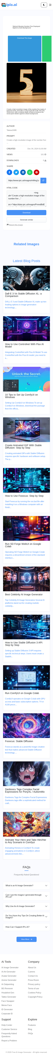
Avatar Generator (8, 976)
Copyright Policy (35, 997)
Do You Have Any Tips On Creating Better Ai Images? (25, 917)
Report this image (16, 225)
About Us (32, 967)
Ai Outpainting (7, 984)
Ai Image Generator (9, 967)
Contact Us (33, 976)
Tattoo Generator (8, 997)
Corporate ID (7, 1014)
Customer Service (9, 1029)
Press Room (33, 980)
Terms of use (33, 988)
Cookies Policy (34, 993)
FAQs (30, 1033)
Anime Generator (8, 980)
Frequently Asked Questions (9, 1035)
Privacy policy (34, 984)
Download (26, 213)
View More (25, 939)
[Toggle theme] (44, 5)
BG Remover (7, 988)
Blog (30, 1029)
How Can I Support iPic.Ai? (17, 927)
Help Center (6, 1025)
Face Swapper (7, 1001)
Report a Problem (9, 1041)
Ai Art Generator (8, 972)
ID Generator (7, 1009)
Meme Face (6, 1005)
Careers (31, 972)
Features (32, 1025)
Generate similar (26, 220)
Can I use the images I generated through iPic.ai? (24, 896)
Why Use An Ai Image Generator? (20, 906)
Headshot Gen (7, 993)
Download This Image (24, 38)
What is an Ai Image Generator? (19, 885)
